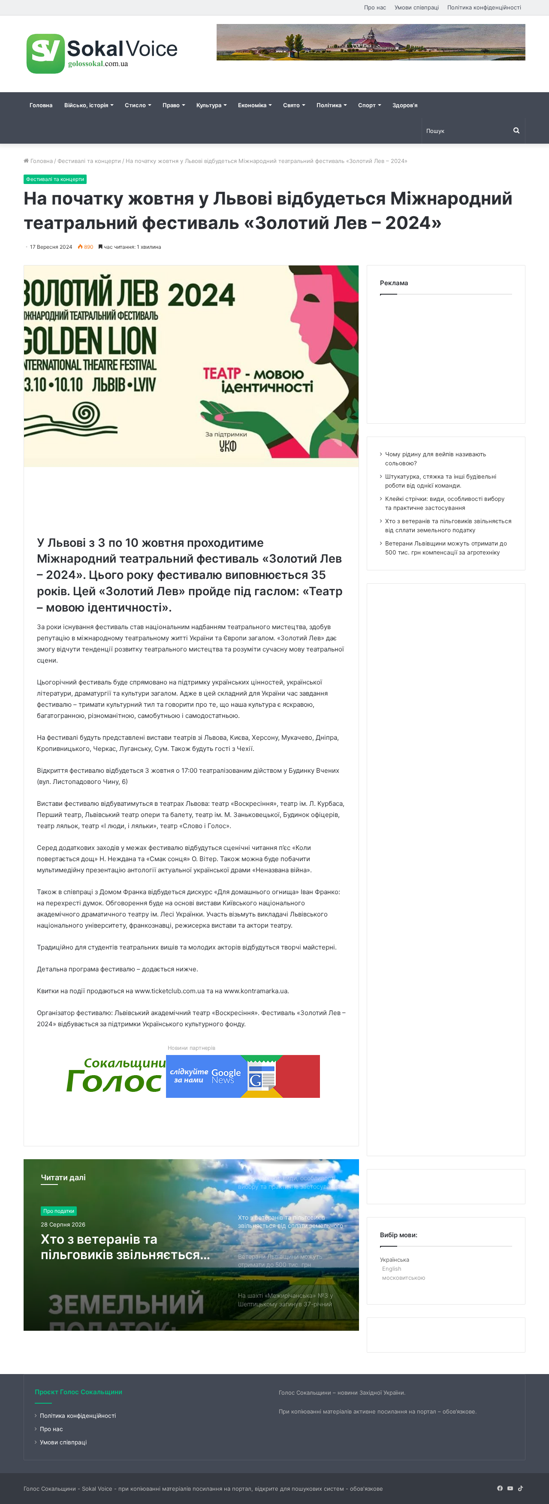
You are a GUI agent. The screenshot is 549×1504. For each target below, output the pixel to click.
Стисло (135, 105)
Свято (291, 105)
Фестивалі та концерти (89, 160)
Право (171, 105)
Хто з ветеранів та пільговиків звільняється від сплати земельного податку (120, 1246)
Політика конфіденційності (484, 7)
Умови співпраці (417, 7)
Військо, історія (86, 105)
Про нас (375, 7)
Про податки (58, 1211)
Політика (329, 105)
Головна (41, 105)
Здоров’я (404, 105)
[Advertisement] (193, 499)
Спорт (367, 105)
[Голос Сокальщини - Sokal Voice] (103, 54)
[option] (191, 1245)
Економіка (252, 105)
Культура (208, 105)
